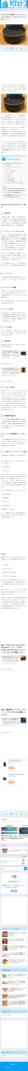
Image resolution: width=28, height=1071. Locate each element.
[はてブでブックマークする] (16, 48)
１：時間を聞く (8, 165)
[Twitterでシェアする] (6, 48)
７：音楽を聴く (8, 176)
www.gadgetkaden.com (6, 363)
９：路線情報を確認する (10, 179)
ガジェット (9, 821)
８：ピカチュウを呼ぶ (9, 177)
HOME (15, 1064)
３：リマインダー (8, 169)
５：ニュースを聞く (9, 172)
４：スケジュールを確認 (10, 170)
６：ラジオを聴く (8, 174)
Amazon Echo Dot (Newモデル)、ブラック (16, 775)
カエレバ (13, 763)
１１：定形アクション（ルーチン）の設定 (14, 183)
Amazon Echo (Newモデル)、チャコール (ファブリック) (16, 760)
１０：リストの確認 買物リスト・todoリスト (14, 181)
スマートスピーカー (17, 821)
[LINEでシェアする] (22, 48)
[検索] (25, 868)
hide (16, 159)
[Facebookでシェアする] (11, 48)
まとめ (4, 186)
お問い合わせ (9, 1067)
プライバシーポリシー (18, 1067)
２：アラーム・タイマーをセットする (13, 167)
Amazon (12, 767)
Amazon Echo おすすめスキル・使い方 (12, 163)
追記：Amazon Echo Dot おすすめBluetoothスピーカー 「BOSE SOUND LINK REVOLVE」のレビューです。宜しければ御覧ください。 (14, 190)
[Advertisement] (14, 67)
